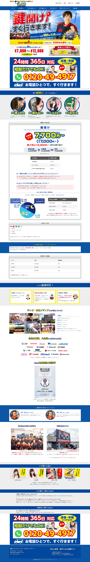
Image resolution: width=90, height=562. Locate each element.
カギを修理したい (43, 8)
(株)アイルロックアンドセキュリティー (22, 548)
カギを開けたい (21, 8)
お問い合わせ (58, 3)
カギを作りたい (53, 8)
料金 (65, 3)
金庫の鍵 (75, 8)
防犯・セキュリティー (65, 8)
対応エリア (70, 3)
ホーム (13, 8)
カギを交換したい (32, 8)
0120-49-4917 (16, 554)
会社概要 (78, 3)
